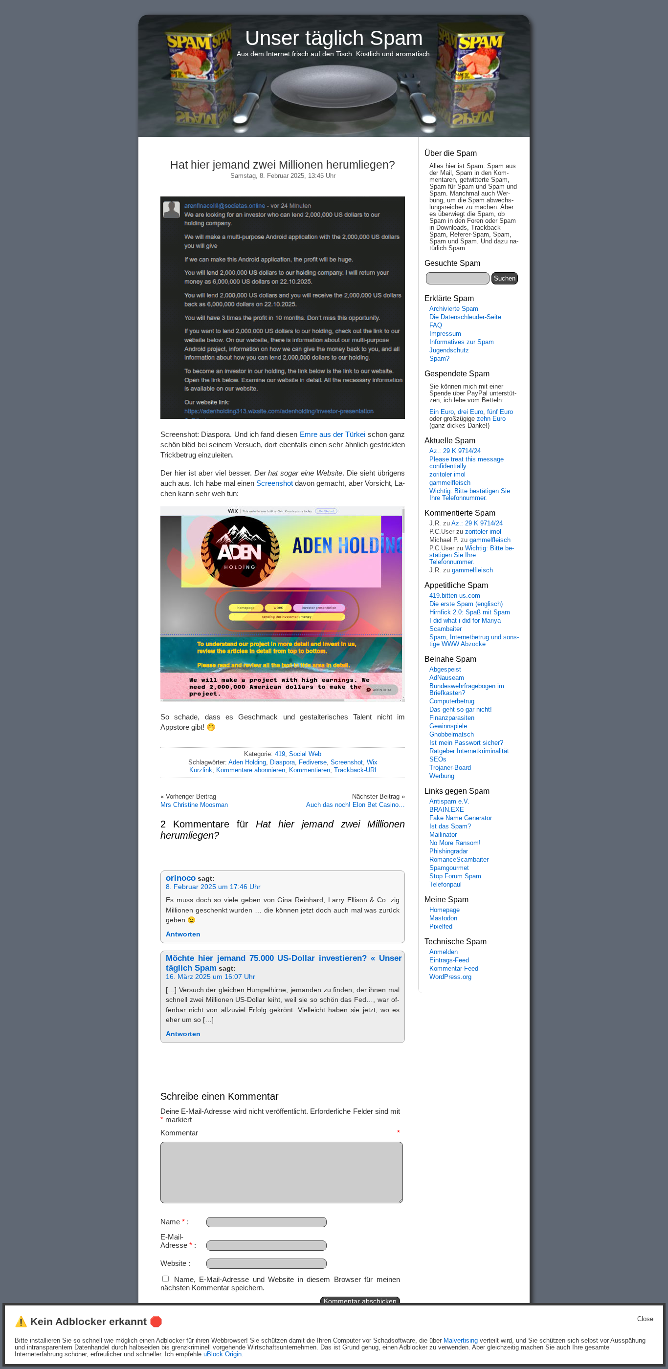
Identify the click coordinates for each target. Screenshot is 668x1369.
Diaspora (282, 762)
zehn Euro (491, 418)
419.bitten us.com (454, 595)
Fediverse (313, 762)
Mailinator (443, 834)
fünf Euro (500, 412)
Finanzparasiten (451, 718)
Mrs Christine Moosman (194, 804)
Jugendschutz (449, 350)
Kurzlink (200, 770)
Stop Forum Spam (455, 876)
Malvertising (461, 1340)
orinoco (181, 878)
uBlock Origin (222, 1354)
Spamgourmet (449, 868)
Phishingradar (448, 851)
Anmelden (443, 952)
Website (173, 1263)
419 (280, 754)
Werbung (441, 776)
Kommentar (280, 1133)
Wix (372, 762)
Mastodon (443, 918)
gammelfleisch (449, 482)
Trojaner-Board (450, 767)
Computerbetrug (451, 701)
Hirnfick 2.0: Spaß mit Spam (469, 612)
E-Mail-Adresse (176, 1241)
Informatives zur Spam (461, 342)
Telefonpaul (445, 884)
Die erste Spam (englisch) (466, 604)
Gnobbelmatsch (451, 734)
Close (645, 1319)
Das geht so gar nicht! (460, 709)
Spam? (439, 358)
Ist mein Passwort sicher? (466, 742)
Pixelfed (440, 926)
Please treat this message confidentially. (466, 463)
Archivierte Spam (453, 308)
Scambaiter (445, 629)
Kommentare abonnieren (250, 770)
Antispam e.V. (449, 801)
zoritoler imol (447, 474)
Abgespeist (445, 669)
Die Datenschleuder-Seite (465, 317)
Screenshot (274, 483)
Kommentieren (309, 770)
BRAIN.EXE (446, 809)
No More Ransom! (455, 843)
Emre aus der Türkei (333, 434)
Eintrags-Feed (449, 960)
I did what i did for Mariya (465, 620)
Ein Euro (441, 412)
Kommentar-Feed (453, 968)
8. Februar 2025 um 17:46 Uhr (213, 887)
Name (172, 1221)
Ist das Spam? (450, 826)
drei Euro (470, 412)
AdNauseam (446, 677)
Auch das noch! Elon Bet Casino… (355, 804)
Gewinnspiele (448, 726)
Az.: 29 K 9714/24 (455, 451)
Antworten (183, 934)
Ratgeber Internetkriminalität (469, 751)
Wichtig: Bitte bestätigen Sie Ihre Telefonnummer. (469, 494)
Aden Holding (247, 762)
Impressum (445, 333)
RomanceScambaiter (459, 859)
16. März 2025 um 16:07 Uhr (210, 976)
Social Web (305, 754)
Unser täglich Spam (334, 37)
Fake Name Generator (460, 818)
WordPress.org (450, 977)
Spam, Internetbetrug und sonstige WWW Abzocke (474, 641)
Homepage (444, 910)
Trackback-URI (355, 770)
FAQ (435, 325)
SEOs (437, 759)
